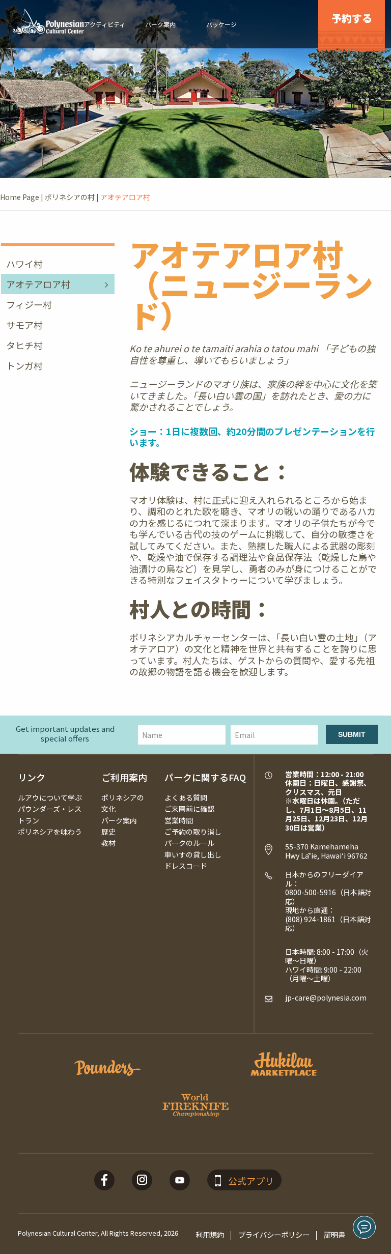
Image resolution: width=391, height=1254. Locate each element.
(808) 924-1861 (310, 919)
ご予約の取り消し (192, 831)
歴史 (108, 831)
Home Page (19, 197)
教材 (108, 843)
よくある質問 (185, 797)
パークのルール (189, 843)
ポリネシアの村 (70, 197)
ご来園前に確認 (189, 809)
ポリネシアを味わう (50, 831)
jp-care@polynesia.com (326, 997)
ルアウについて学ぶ (50, 797)
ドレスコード (185, 866)
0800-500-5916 (310, 892)
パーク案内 (119, 820)
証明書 (334, 1234)
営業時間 (178, 820)
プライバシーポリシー (274, 1234)
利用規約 (210, 1234)
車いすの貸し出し (192, 854)
